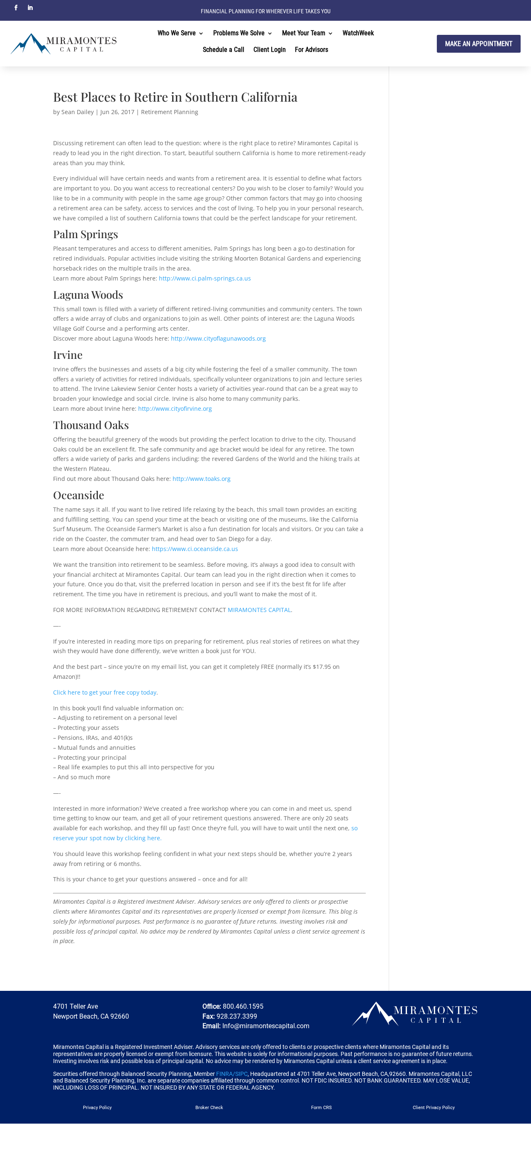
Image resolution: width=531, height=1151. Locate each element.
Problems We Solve (239, 33)
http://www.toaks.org (202, 479)
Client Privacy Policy (434, 1107)
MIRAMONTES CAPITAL (259, 610)
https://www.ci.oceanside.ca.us (195, 549)
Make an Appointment (478, 44)
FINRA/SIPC (232, 1074)
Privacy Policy (97, 1107)
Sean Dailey (77, 112)
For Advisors (311, 50)
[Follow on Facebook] (15, 7)
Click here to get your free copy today (104, 692)
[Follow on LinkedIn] (29, 7)
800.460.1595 (242, 1006)
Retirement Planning (169, 112)
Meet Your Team (303, 33)
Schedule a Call (223, 50)
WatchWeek (358, 33)
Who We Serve (177, 33)
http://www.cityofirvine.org (174, 408)
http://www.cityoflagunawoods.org (217, 338)
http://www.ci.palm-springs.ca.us (205, 278)
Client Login (269, 50)
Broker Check (209, 1107)
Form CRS (321, 1107)
